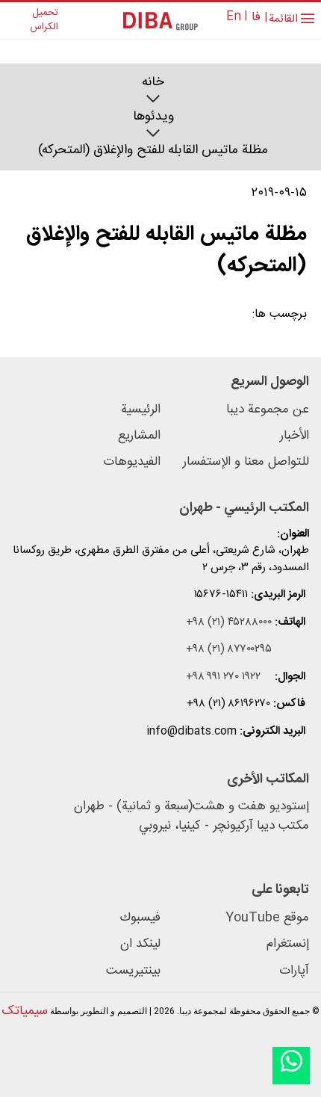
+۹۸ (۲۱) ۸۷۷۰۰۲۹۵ (229, 649)
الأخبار (294, 436)
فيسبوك (140, 918)
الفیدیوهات (131, 462)
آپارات (294, 971)
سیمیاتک (24, 1011)
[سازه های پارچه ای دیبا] (160, 20)
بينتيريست (133, 971)
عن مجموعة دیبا (267, 410)
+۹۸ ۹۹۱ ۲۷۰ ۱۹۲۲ (223, 677)
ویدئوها (153, 117)
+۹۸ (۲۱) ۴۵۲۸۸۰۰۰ (229, 622)
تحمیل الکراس (44, 20)
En (233, 17)
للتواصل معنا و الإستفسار (246, 462)
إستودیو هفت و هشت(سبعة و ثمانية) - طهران (191, 807)
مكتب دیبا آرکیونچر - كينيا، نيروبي (224, 826)
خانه (153, 82)
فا (256, 18)
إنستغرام (288, 944)
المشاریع (139, 436)
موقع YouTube (267, 918)
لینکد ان (140, 944)
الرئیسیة (140, 410)
